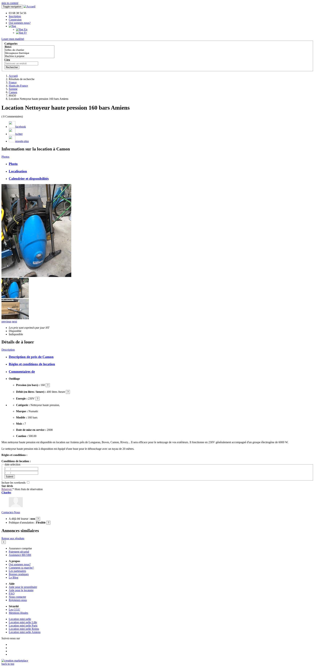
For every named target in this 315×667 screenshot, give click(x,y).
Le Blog (13, 577)
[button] (12, 26)
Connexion (15, 19)
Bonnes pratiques (19, 574)
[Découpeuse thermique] (29, 53)
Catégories (11, 43)
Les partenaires (17, 570)
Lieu (7, 59)
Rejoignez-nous (18, 600)
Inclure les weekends (13, 482)
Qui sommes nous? (20, 22)
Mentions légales (18, 612)
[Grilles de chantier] (29, 50)
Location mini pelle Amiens (24, 632)
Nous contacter (17, 596)
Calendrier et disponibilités (29, 178)
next (14, 321)
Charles (6, 492)
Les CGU (14, 609)
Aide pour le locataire (21, 590)
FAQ (12, 593)
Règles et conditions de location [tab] (32, 364)
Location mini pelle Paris (23, 625)
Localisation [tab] (18, 171)
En (25, 29)
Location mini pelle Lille (23, 622)
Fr (25, 32)
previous (6, 321)
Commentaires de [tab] (22, 371)
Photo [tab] (13, 164)
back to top (7, 663)
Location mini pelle (20, 619)
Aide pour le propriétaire (23, 587)
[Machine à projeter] (29, 56)
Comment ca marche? (21, 567)
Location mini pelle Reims (24, 628)
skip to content (9, 3)
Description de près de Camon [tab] (31, 357)
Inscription (15, 16)
